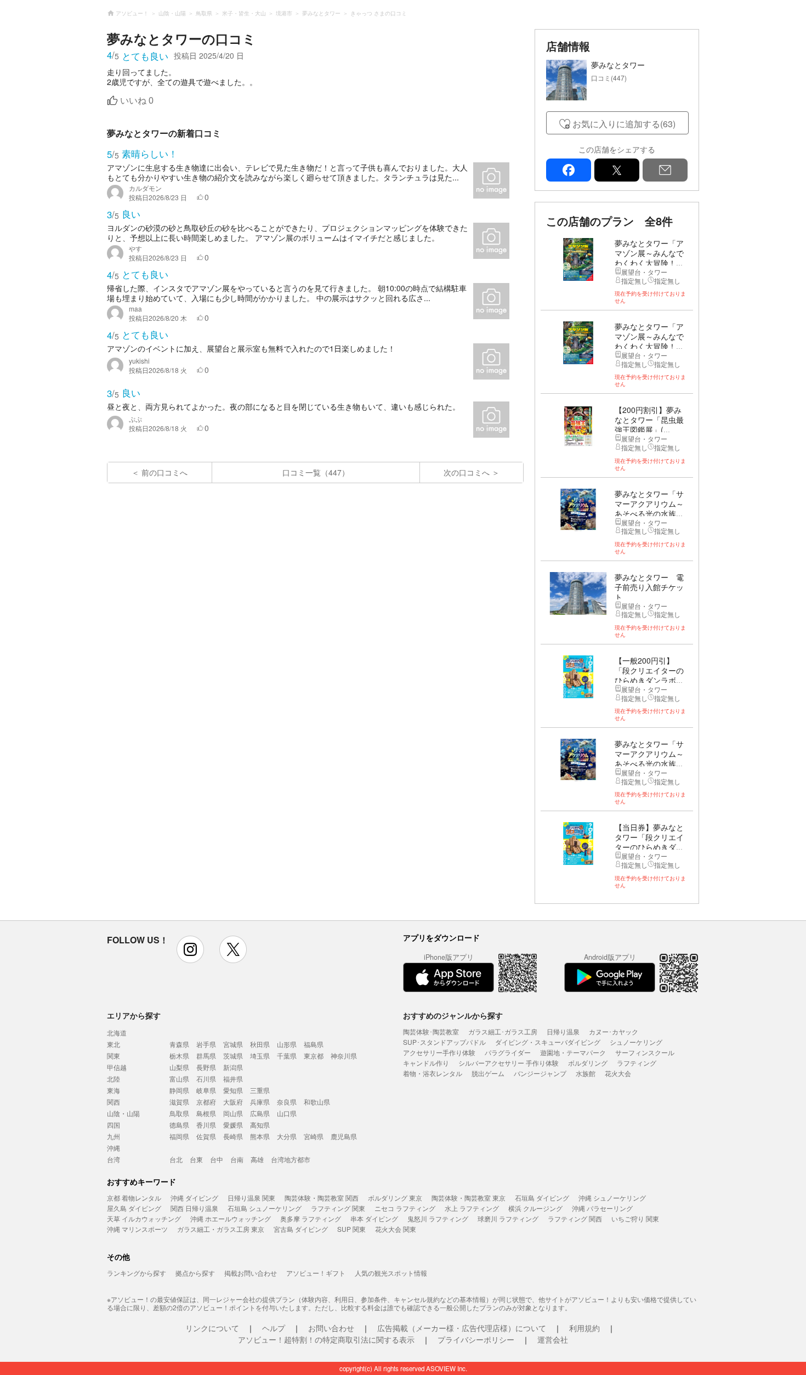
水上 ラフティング (472, 1208)
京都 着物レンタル (134, 1197)
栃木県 (179, 1055)
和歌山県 (317, 1101)
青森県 (179, 1044)
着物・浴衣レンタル (432, 1073)
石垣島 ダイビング (542, 1197)
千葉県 (287, 1055)
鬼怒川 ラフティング (437, 1218)
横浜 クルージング (535, 1208)
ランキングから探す (136, 1272)
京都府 (206, 1101)
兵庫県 (260, 1101)
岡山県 (233, 1113)
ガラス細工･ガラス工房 (502, 1031)
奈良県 (287, 1101)
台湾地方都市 (290, 1159)
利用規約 (584, 1327)
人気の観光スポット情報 (391, 1272)
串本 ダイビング (374, 1218)
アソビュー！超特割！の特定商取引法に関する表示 (326, 1339)
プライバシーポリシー (476, 1339)
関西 (113, 1101)
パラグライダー (508, 1052)
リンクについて (212, 1327)
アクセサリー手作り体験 (439, 1052)
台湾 (113, 1159)
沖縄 (113, 1147)
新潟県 (233, 1067)
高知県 (260, 1124)
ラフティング (636, 1062)
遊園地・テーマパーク (573, 1052)
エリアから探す (134, 1015)
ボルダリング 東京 (395, 1197)
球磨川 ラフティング (508, 1218)
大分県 (287, 1136)
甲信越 (117, 1067)
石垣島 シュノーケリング (265, 1208)
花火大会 (618, 1073)
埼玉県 (260, 1055)
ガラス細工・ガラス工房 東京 (220, 1228)
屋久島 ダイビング (134, 1208)
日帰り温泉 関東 (251, 1197)
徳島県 (179, 1124)
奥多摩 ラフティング (310, 1218)
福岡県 (179, 1136)
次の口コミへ (467, 472)
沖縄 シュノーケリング (612, 1197)
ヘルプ (273, 1327)
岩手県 (206, 1044)
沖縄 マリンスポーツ (137, 1228)
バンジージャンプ (540, 1073)
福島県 (313, 1044)
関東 (113, 1055)
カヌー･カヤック (613, 1031)
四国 (113, 1124)
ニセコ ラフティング (404, 1208)
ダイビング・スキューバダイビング (547, 1041)
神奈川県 (344, 1055)
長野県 (206, 1067)
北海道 (117, 1032)
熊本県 (260, 1136)
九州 (113, 1136)
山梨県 (179, 1067)
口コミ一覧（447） (315, 472)
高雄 (257, 1159)
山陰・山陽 (123, 1113)
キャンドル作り (426, 1062)
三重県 (260, 1090)
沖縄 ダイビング (194, 1197)
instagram (190, 949)
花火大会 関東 (395, 1228)
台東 (196, 1159)
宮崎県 (313, 1136)
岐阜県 (206, 1090)
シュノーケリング (636, 1041)
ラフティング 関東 (338, 1208)
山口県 (287, 1113)
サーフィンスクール (644, 1052)
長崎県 (233, 1136)
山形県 (287, 1044)
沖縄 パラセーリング (602, 1208)
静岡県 (179, 1090)
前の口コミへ (164, 472)
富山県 (179, 1078)
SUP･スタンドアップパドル (444, 1041)
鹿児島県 (344, 1136)
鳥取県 (179, 1113)
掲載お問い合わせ (250, 1272)
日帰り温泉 (563, 1031)
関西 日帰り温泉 (194, 1208)
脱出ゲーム (488, 1073)
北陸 (113, 1078)
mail (665, 170)
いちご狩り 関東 (635, 1218)
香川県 (206, 1124)
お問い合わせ (331, 1327)
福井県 (233, 1078)
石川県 (206, 1078)
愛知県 (233, 1090)
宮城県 (233, 1044)
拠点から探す (195, 1272)
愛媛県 (233, 1124)
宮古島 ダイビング (301, 1228)
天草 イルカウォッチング (144, 1218)
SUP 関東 (351, 1228)
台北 (176, 1159)
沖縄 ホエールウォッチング (230, 1218)
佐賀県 (206, 1136)
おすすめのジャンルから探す (453, 1015)
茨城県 (233, 1055)
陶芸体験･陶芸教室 (431, 1031)
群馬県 (206, 1055)
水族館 (585, 1073)
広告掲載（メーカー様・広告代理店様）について (461, 1327)
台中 (216, 1159)
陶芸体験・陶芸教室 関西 (322, 1197)
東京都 (313, 1055)
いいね (137, 100)
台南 (236, 1159)
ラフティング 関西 (575, 1218)
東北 (113, 1044)
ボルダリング (588, 1062)
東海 (113, 1090)
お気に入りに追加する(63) (624, 123)
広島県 (260, 1113)
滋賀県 (179, 1101)
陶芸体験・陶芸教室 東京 (469, 1197)
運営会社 (552, 1339)
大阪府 (233, 1101)
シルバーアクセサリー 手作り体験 (508, 1062)
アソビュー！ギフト (315, 1272)
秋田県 (260, 1044)
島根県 (206, 1113)
